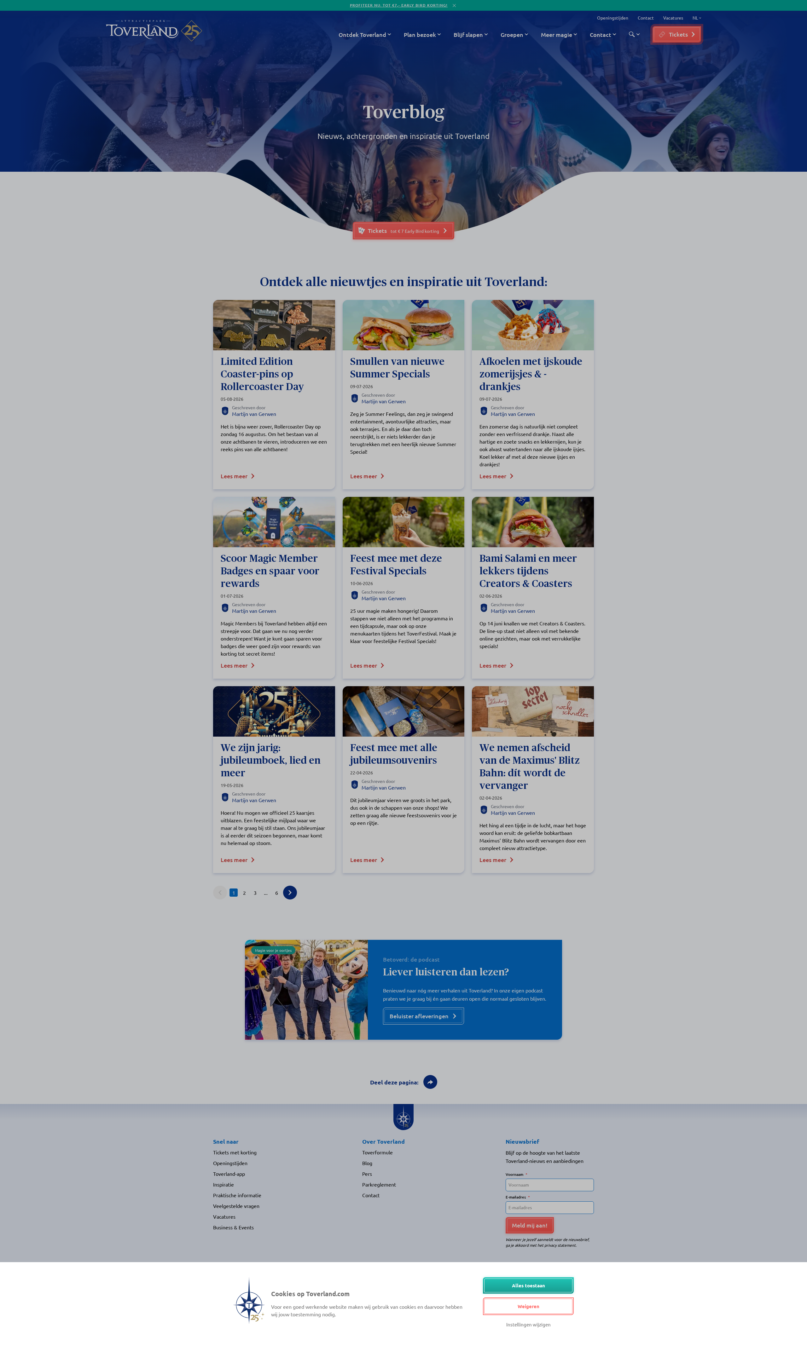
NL (694, 18)
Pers (367, 1173)
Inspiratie (223, 1184)
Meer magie (556, 34)
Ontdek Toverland (362, 34)
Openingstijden (612, 17)
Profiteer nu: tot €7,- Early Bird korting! (399, 5)
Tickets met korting (235, 1152)
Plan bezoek (420, 34)
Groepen (512, 34)
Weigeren (528, 1306)
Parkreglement (379, 1184)
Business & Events (233, 1227)
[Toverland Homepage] (142, 31)
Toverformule (377, 1152)
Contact (646, 17)
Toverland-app (229, 1173)
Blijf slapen (468, 34)
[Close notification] (454, 6)
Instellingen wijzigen (528, 1324)
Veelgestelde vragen (236, 1206)
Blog (367, 1163)
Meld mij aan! (530, 1225)
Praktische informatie (237, 1195)
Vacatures (673, 17)
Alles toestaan (528, 1285)
